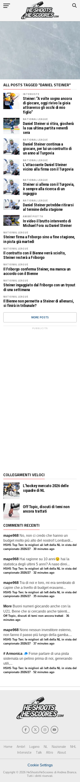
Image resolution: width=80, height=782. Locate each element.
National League (35, 119)
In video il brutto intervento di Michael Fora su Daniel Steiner (47, 223)
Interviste (31, 94)
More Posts (40, 317)
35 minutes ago (43, 596)
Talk (39, 752)
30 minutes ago (43, 549)
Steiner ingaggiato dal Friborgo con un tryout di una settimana (39, 287)
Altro (49, 752)
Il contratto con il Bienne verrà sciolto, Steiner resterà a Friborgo (34, 255)
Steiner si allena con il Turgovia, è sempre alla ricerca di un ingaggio (48, 189)
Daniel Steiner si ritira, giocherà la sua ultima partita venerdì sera (48, 128)
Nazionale (59, 746)
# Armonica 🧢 (15, 653)
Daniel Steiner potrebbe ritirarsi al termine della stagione (48, 207)
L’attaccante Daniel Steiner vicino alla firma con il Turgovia (48, 167)
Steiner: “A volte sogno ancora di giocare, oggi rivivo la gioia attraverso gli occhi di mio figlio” (47, 105)
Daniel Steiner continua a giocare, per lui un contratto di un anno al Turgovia (47, 148)
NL (46, 746)
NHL (73, 746)
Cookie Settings (40, 765)
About (61, 752)
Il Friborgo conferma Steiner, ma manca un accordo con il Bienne (36, 271)
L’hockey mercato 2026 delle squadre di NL (45, 488)
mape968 (11, 535)
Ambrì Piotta (33, 216)
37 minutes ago (43, 643)
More (7, 606)
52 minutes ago (43, 672)
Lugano (34, 746)
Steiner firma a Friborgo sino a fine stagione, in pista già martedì (39, 239)
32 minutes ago (43, 572)
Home (8, 746)
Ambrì (21, 746)
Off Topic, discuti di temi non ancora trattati (46, 509)
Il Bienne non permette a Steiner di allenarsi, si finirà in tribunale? (38, 303)
